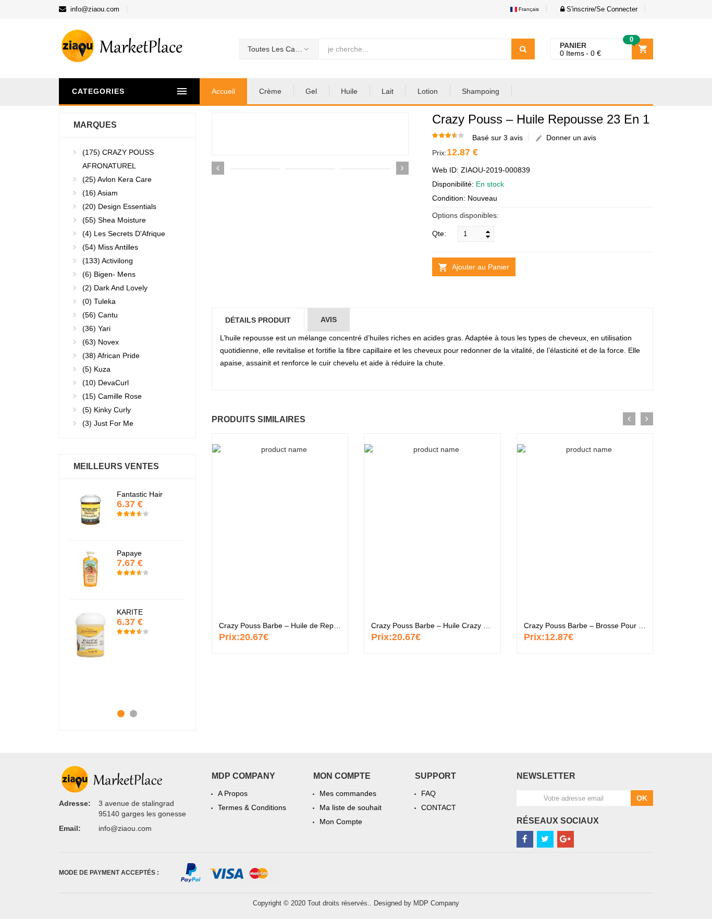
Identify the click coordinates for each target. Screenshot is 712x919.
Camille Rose (112, 396)
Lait (388, 91)
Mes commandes (348, 793)
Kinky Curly (106, 410)
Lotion (428, 91)
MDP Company (436, 903)
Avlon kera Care (117, 179)
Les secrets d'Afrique (123, 233)
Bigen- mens (109, 274)
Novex (100, 342)
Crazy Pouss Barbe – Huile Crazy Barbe (437, 625)
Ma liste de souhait (351, 807)
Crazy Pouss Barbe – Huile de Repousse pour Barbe (305, 625)
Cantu (100, 315)
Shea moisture (114, 220)
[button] (596, 9)
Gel (311, 91)
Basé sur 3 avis (497, 137)
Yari (96, 328)
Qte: (439, 233)
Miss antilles (110, 247)
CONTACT (438, 807)
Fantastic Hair (140, 494)
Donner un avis (569, 137)
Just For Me (107, 423)
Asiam (100, 193)
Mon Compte (341, 821)
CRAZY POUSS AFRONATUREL (118, 159)
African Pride (111, 355)
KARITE (130, 612)
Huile (349, 91)
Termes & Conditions (252, 807)
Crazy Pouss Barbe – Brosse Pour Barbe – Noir (602, 625)
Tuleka (99, 301)
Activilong (107, 260)
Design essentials (119, 206)
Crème (270, 91)
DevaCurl (105, 382)
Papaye (129, 553)
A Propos (233, 793)
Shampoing (480, 91)
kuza (96, 369)
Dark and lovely (115, 288)
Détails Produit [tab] (258, 320)
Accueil (223, 91)
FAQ (428, 793)
